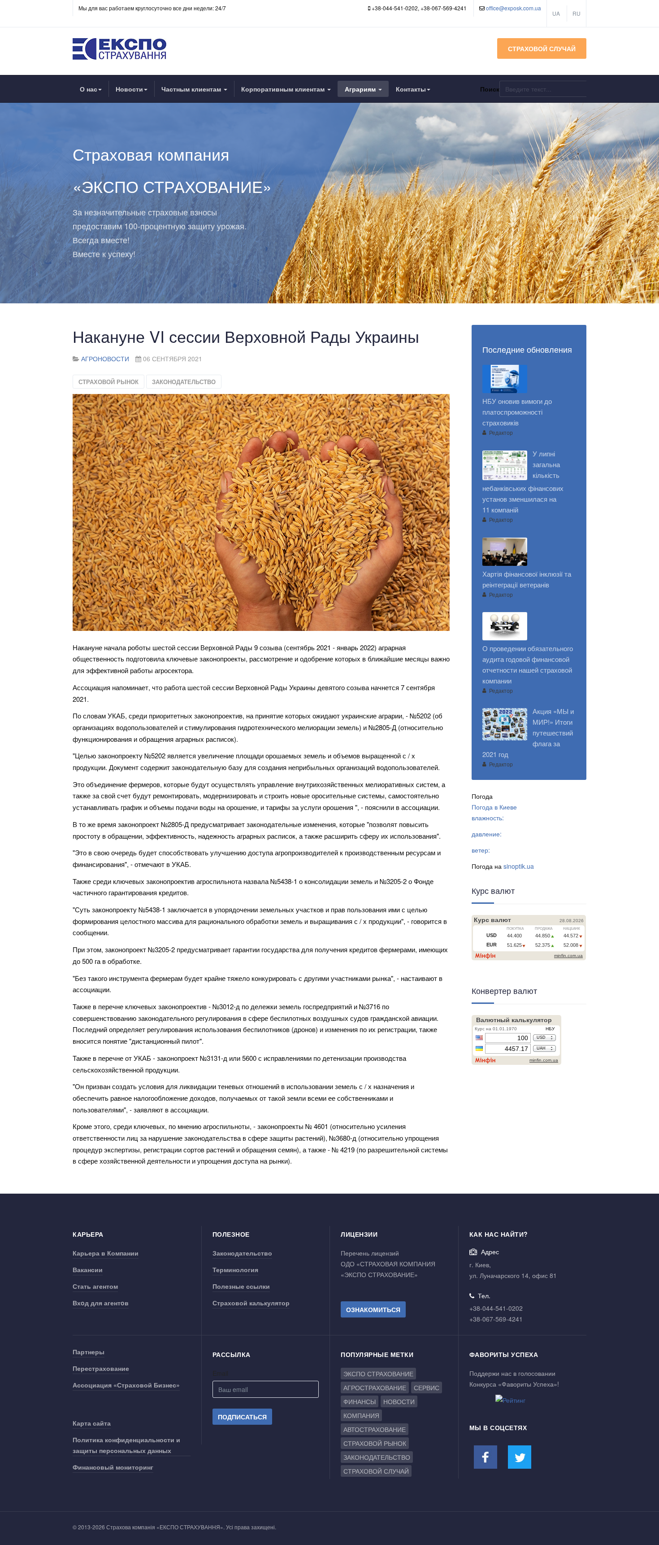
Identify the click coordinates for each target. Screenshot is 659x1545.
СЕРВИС (426, 1387)
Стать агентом (95, 1286)
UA (556, 13)
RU (576, 13)
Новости (129, 88)
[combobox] (542, 89)
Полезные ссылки (241, 1286)
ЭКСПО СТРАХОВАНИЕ (378, 1373)
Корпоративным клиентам (283, 88)
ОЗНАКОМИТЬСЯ (373, 1309)
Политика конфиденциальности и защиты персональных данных (126, 1445)
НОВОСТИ (399, 1401)
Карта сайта (92, 1422)
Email (220, 1373)
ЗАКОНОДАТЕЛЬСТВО (184, 381)
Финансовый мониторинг (113, 1466)
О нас (88, 88)
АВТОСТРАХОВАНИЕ (374, 1429)
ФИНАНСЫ (359, 1401)
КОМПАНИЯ (361, 1415)
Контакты (411, 88)
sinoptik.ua (518, 866)
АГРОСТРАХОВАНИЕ (374, 1387)
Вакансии (88, 1269)
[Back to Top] (637, 1471)
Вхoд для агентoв (101, 1302)
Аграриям (361, 88)
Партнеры (88, 1351)
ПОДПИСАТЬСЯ (242, 1416)
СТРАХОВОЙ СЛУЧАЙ (542, 48)
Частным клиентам (192, 88)
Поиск (489, 88)
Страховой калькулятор (251, 1302)
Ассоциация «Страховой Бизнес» (126, 1384)
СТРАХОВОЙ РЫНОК (108, 381)
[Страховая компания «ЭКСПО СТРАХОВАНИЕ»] (120, 49)
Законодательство (242, 1252)
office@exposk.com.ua (513, 8)
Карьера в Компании (106, 1252)
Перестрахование (101, 1368)
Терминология (235, 1269)
